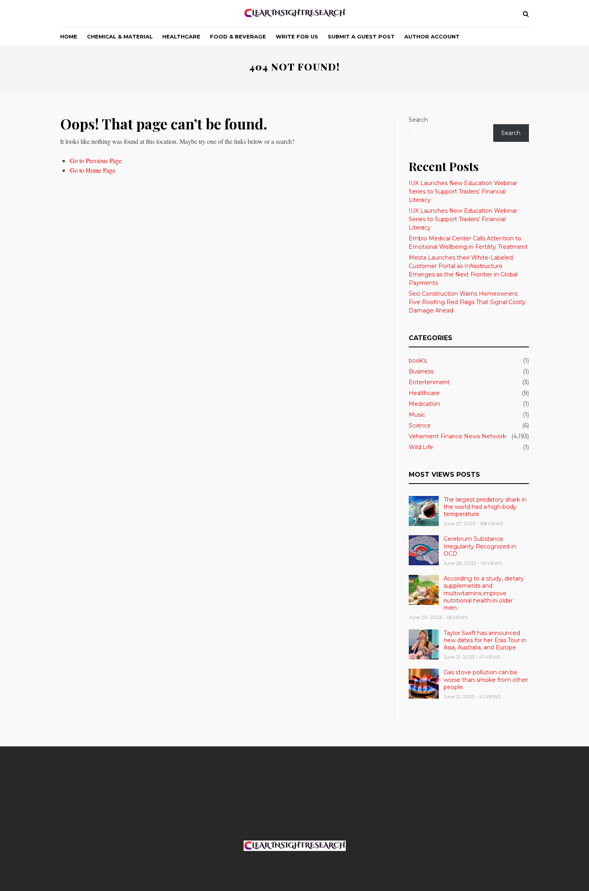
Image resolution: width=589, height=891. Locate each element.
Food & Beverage (238, 36)
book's (418, 360)
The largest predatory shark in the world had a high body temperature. (485, 507)
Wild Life (421, 447)
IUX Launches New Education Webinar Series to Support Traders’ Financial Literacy (463, 191)
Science (420, 425)
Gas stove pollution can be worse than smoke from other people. (486, 679)
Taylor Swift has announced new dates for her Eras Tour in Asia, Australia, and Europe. (485, 640)
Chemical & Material (120, 36)
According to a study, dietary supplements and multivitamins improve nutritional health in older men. (484, 593)
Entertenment (429, 382)
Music (417, 414)
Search (418, 119)
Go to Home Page (92, 170)
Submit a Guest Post (361, 36)
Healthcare (181, 36)
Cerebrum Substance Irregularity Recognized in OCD (480, 546)
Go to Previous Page (96, 160)
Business (421, 371)
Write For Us (297, 36)
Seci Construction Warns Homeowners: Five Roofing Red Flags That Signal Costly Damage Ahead (467, 302)
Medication (424, 403)
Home (68, 36)
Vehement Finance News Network (457, 436)
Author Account (432, 36)
